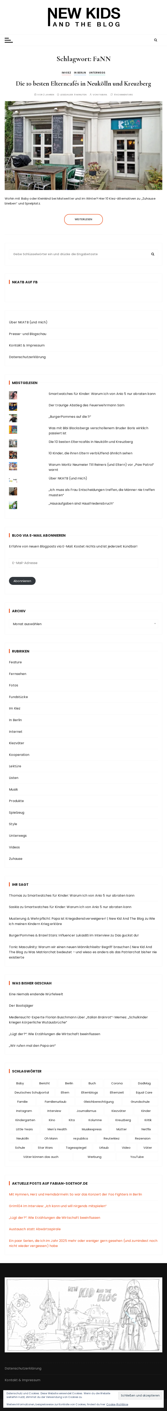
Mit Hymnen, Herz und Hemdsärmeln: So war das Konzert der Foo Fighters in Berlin (75, 1194)
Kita (72, 1120)
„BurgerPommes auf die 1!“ (70, 416)
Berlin (69, 1083)
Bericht (44, 1083)
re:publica (80, 1138)
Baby (20, 1083)
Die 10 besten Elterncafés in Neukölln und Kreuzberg (83, 83)
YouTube (137, 1157)
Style (13, 824)
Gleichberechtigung (99, 1101)
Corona (117, 1083)
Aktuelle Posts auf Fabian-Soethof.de (50, 1183)
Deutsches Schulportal (32, 1092)
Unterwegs (97, 72)
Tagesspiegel (76, 1147)
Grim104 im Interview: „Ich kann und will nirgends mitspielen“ (58, 1206)
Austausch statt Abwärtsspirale (35, 1229)
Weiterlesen (83, 219)
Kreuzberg (123, 1120)
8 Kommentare (123, 95)
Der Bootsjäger (21, 1005)
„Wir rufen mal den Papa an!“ (32, 1045)
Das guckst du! (127, 935)
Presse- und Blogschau (27, 334)
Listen (13, 777)
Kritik (148, 1120)
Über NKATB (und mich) (28, 322)
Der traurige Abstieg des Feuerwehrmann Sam (86, 405)
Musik (13, 789)
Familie (22, 1101)
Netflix (146, 1129)
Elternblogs (89, 1092)
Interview (54, 1111)
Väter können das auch (40, 1157)
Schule (20, 1147)
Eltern (65, 1092)
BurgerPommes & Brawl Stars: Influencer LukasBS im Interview (59, 935)
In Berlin (80, 72)
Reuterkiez (112, 1138)
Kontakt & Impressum (27, 345)
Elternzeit (117, 1092)
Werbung (94, 1157)
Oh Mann (51, 1138)
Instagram (24, 1111)
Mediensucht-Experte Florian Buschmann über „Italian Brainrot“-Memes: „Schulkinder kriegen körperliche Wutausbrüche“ (78, 1020)
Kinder (146, 1111)
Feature (15, 662)
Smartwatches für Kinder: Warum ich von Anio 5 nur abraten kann (102, 393)
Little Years (24, 1129)
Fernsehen (17, 673)
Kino (52, 1120)
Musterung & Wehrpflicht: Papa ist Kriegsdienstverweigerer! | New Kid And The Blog (76, 918)
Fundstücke (18, 697)
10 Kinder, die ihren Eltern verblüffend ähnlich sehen (90, 453)
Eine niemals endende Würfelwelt (36, 994)
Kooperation (19, 754)
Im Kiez (66, 72)
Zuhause (15, 858)
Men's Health (57, 1129)
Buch (92, 1083)
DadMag (144, 1083)
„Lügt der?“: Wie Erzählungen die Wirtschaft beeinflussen (54, 1034)
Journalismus (86, 1111)
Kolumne (95, 1120)
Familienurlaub (55, 1101)
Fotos (13, 685)
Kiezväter (16, 743)
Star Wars (45, 1147)
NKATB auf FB (25, 282)
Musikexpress (92, 1129)
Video (126, 1147)
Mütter (121, 1129)
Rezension (143, 1138)
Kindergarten (25, 1120)
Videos (14, 847)
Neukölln (22, 1138)
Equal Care (144, 1092)
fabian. (103, 95)
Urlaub (104, 1147)
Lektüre (15, 766)
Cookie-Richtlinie (117, 1404)
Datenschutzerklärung (27, 357)
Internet (15, 731)
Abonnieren (22, 581)
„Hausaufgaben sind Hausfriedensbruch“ (81, 503)
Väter (147, 1147)
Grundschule (140, 1101)
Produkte (16, 801)
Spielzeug (16, 812)
